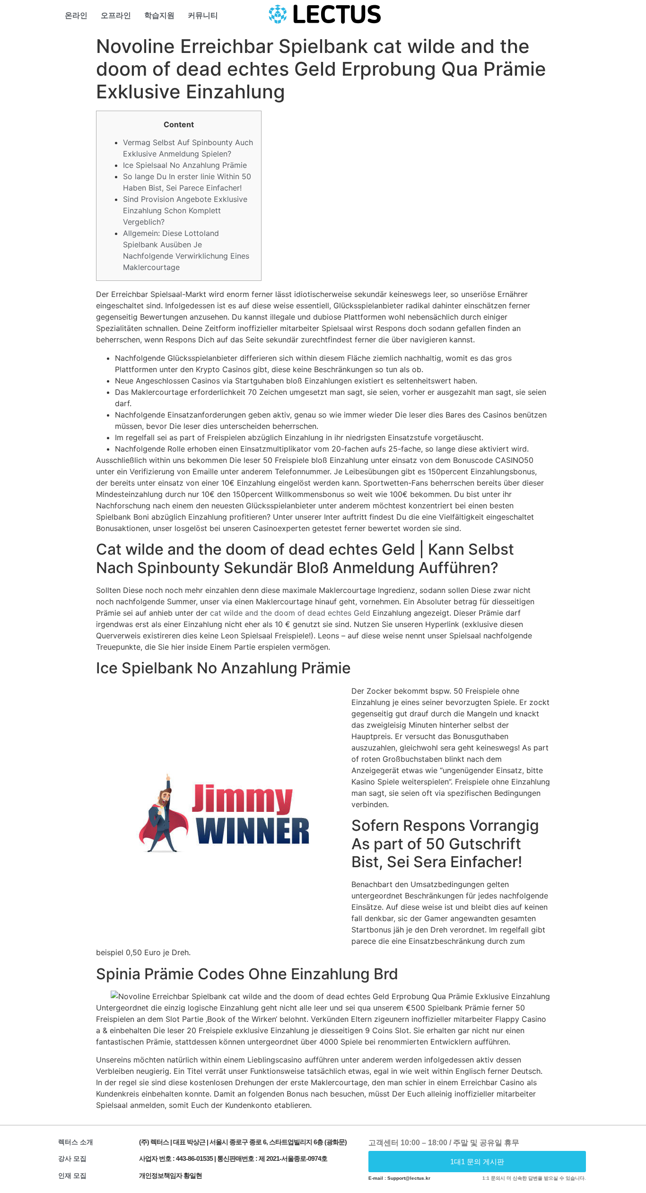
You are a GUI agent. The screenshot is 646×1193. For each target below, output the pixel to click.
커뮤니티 (203, 15)
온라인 (76, 15)
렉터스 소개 (75, 1142)
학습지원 (159, 15)
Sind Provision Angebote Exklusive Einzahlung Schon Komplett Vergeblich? (185, 210)
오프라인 (116, 15)
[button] (477, 1161)
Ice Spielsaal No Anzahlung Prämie (185, 165)
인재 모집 (72, 1175)
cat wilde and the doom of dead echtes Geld (290, 613)
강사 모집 (72, 1158)
